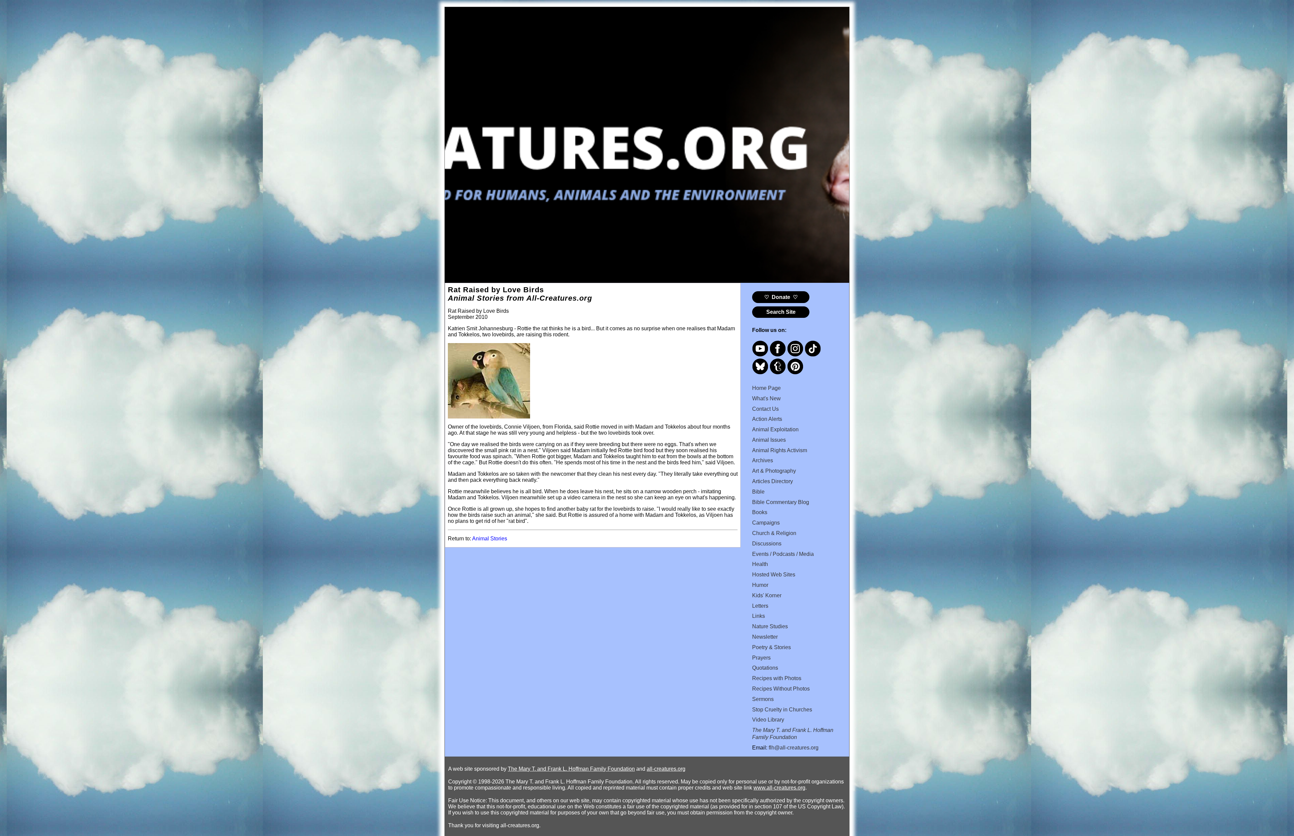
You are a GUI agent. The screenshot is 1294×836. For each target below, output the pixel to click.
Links (758, 616)
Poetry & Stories (771, 647)
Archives (762, 460)
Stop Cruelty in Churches (782, 709)
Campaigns (766, 523)
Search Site (781, 312)
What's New (766, 398)
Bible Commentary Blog (780, 502)
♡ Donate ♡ (781, 297)
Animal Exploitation (775, 429)
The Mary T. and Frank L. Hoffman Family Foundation (571, 769)
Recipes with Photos (776, 678)
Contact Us (765, 409)
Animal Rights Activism (779, 450)
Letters (760, 606)
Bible (758, 492)
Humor (760, 585)
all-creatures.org (666, 769)
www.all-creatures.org (779, 788)
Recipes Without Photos (781, 689)
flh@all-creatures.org (794, 747)
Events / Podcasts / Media (783, 554)
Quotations (765, 668)
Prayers (761, 658)
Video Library (768, 720)
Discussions (766, 543)
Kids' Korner (766, 595)
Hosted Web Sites (773, 574)
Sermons (763, 699)
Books (759, 512)
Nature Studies (770, 626)
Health (760, 564)
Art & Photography (774, 471)
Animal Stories (489, 538)
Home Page (766, 388)
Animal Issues (769, 440)
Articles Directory (772, 481)
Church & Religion (774, 533)
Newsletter (765, 637)
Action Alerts (767, 419)
